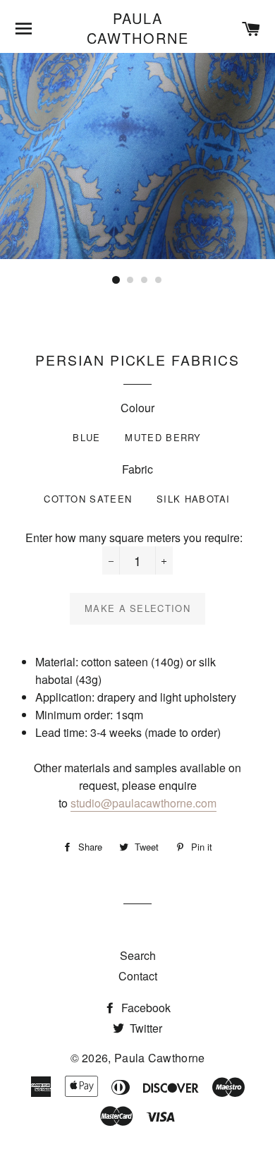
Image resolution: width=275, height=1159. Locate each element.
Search (138, 955)
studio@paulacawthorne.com (143, 803)
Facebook (144, 1007)
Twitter (144, 1028)
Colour (137, 408)
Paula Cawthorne (138, 28)
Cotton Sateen (88, 498)
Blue (86, 437)
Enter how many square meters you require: (134, 537)
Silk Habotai (194, 498)
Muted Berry (163, 437)
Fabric (137, 469)
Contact (137, 976)
